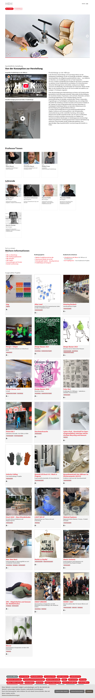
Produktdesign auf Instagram (43, 263)
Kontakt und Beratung (12, 264)
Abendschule (39, 682)
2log (7, 304)
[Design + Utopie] (19, 331)
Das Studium (9, 9)
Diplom (8, 306)
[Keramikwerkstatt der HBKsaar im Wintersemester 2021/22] (76, 459)
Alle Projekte (9, 260)
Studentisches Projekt (47, 351)
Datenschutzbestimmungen (11, 695)
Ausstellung (37, 351)
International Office (49, 676)
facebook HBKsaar (84, 682)
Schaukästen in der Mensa (71, 257)
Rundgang (15, 565)
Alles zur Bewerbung (11, 255)
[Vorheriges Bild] (7, 36)
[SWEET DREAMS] (47, 586)
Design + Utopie (12, 347)
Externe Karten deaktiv (77, 691)
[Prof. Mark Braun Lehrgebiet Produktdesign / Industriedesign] (13, 158)
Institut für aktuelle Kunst (70, 682)
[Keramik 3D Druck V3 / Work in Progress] (47, 459)
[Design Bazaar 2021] (47, 331)
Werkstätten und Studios (53, 679)
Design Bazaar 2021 (42, 347)
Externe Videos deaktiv (62, 691)
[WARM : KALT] (76, 586)
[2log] (19, 289)
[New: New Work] (19, 544)
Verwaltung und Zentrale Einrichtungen (34, 679)
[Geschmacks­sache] (47, 416)
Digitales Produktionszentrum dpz (44, 257)
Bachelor (66, 437)
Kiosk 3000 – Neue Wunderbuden (18, 517)
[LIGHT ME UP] (47, 502)
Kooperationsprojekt (48, 561)
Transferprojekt (9, 435)
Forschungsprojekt (18, 435)
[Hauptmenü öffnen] (87, 3)
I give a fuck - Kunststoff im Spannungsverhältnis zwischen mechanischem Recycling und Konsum (75, 433)
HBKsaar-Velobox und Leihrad (15, 682)
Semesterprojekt (38, 310)
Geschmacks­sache (41, 432)
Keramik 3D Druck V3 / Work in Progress (46, 475)
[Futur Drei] (76, 374)
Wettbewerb (9, 352)
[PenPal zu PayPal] (47, 544)
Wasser (8, 646)
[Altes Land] (47, 289)
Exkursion (74, 607)
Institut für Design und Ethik (52, 682)
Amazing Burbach (69, 304)
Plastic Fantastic (69, 559)
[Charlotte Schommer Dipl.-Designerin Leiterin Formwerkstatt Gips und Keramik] (31, 190)
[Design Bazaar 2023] (19, 374)
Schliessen (89, 691)
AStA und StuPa (73, 679)
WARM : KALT (68, 602)
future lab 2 (10, 432)
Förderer (64, 679)
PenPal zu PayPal (41, 559)
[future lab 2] (19, 416)
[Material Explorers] (76, 502)
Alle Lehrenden (10, 258)
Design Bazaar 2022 (70, 347)
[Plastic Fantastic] (76, 544)
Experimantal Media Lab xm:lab (43, 259)
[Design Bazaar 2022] (76, 331)
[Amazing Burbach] (76, 289)
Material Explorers (70, 517)
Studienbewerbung (75, 676)
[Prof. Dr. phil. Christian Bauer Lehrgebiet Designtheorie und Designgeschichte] (31, 158)
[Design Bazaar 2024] (47, 374)
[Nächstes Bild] (87, 36)
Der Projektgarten (69, 260)
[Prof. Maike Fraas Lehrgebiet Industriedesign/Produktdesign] (49, 158)
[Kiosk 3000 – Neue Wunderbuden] (19, 502)
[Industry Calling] (19, 459)
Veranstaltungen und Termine (14, 262)
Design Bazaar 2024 (42, 389)
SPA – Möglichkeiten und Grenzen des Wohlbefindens (18, 603)
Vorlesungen (82, 679)
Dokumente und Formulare (14, 679)
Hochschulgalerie (29, 682)
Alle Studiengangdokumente (13, 257)
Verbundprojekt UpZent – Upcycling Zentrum (47, 261)
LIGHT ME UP (39, 517)
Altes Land (38, 304)
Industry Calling (12, 474)
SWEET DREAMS (41, 602)
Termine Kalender (24, 676)
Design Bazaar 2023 (13, 389)
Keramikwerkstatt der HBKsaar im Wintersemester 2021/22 (75, 475)
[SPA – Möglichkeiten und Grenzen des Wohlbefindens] (19, 586)
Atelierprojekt (67, 394)
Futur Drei (67, 389)
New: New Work (11, 559)
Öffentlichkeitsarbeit (36, 676)
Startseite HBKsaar (12, 676)
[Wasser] (19, 630)
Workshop (37, 522)
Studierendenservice (62, 676)
